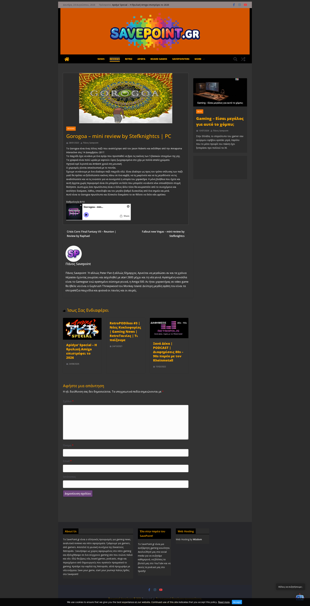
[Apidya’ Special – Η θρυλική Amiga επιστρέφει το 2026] (82, 320)
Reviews (115, 58)
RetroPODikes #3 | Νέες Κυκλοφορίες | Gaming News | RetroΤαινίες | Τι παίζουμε (125, 331)
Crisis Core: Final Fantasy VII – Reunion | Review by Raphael (91, 234)
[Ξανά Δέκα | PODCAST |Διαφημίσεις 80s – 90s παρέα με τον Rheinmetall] (169, 320)
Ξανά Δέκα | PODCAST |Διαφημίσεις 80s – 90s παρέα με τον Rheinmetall (168, 351)
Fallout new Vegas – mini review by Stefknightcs (163, 234)
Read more (224, 602)
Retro (128, 58)
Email (67, 461)
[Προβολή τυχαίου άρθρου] (243, 59)
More (198, 58)
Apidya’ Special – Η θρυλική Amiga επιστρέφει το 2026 (140, 4)
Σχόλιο (68, 401)
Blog (199, 111)
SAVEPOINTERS (180, 58)
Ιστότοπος (69, 476)
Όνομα (68, 445)
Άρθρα (141, 58)
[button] (203, 59)
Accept (237, 602)
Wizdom (197, 539)
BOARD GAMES (158, 58)
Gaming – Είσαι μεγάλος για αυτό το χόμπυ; (220, 121)
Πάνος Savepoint (90, 142)
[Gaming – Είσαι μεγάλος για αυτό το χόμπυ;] (220, 92)
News (101, 58)
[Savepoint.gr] (67, 59)
